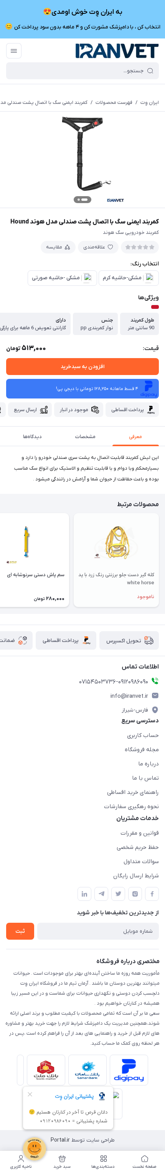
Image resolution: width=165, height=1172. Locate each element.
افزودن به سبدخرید (82, 366)
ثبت (20, 931)
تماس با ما (145, 778)
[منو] (13, 50)
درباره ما (148, 764)
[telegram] (101, 894)
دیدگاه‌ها (32, 436)
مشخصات (85, 436)
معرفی (135, 436)
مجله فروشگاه (142, 750)
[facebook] (152, 894)
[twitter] (118, 894)
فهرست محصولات (114, 102)
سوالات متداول (141, 861)
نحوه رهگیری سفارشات (131, 806)
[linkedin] (84, 894)
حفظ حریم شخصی (138, 847)
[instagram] (135, 894)
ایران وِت (149, 102)
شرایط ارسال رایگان (136, 876)
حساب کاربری (143, 735)
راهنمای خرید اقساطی (133, 792)
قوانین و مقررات (139, 833)
